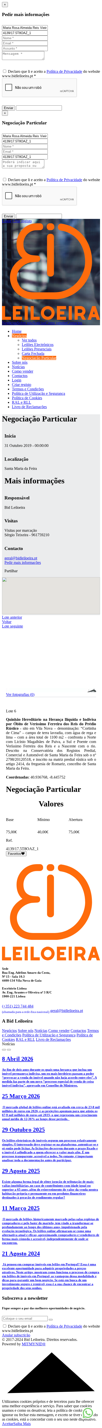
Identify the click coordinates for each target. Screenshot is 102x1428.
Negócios (9, 323)
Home (17, 331)
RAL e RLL (21, 402)
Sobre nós (24, 323)
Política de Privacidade (64, 71)
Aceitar (7, 1424)
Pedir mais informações (22, 562)
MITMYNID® (34, 1344)
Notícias (38, 323)
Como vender (56, 323)
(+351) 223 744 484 (25, 1008)
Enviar (8, 108)
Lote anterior (12, 617)
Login (6, 221)
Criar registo (22, 221)
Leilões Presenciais (36, 349)
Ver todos (29, 340)
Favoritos (14, 854)
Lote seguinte (12, 626)
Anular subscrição (16, 1335)
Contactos (74, 323)
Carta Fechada (33, 353)
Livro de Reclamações (29, 407)
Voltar (6, 622)
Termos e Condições (28, 389)
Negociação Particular (39, 358)
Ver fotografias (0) (20, 694)
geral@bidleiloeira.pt (20, 558)
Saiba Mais (22, 1424)
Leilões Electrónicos (37, 345)
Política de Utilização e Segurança (38, 393)
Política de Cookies (27, 398)
